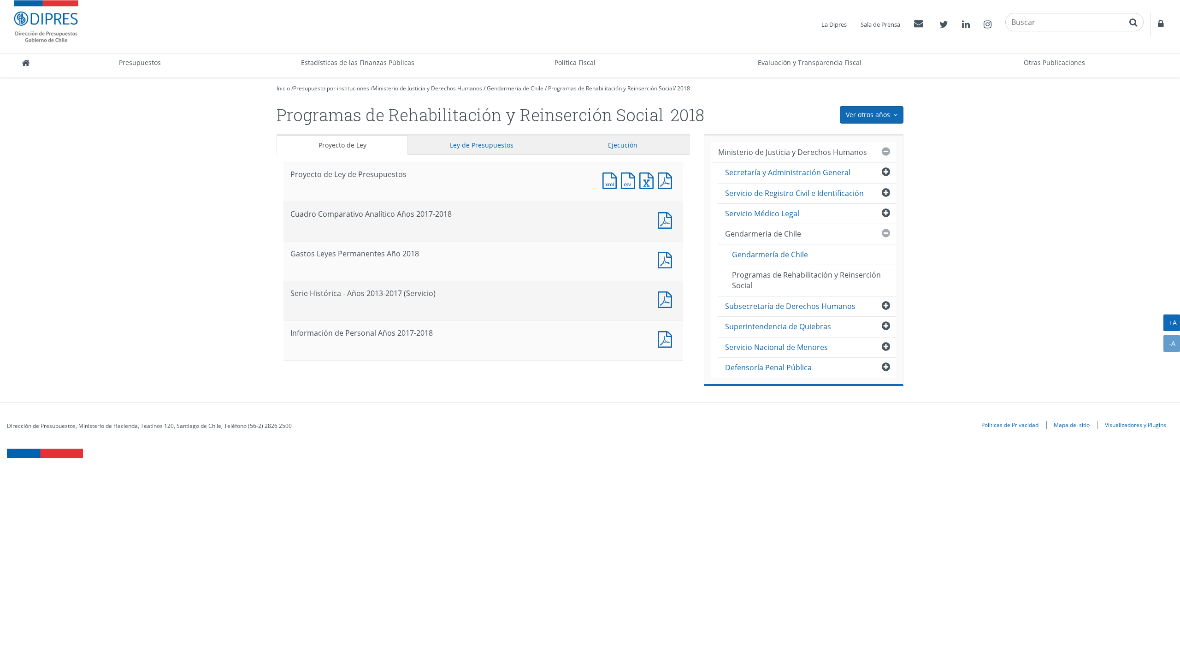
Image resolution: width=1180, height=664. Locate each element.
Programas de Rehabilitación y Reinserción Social (611, 88)
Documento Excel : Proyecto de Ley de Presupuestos (648, 179)
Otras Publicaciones (1054, 62)
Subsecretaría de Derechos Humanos (790, 306)
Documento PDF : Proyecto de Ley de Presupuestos (667, 179)
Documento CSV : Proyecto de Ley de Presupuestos (630, 179)
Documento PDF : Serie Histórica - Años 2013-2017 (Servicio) (667, 298)
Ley (481, 145)
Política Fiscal (575, 62)
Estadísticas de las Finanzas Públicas (357, 62)
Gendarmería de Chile (770, 254)
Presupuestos (140, 62)
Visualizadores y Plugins (1135, 424)
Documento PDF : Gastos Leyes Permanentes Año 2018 (667, 259)
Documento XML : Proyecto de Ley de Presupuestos (611, 179)
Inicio (283, 88)
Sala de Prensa (880, 24)
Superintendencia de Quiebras (778, 326)
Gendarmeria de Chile (515, 88)
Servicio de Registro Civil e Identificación (794, 193)
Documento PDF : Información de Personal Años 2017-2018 (667, 338)
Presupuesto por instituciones (331, 88)
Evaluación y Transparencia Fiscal (809, 62)
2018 (683, 88)
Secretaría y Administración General (787, 172)
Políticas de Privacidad (1009, 424)
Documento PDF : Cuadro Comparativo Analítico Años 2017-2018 (667, 219)
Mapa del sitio (1072, 424)
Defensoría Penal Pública (768, 367)
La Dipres (834, 24)
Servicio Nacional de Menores (776, 347)
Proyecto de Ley (342, 145)
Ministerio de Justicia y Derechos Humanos (427, 88)
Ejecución (622, 145)
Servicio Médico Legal (762, 213)
